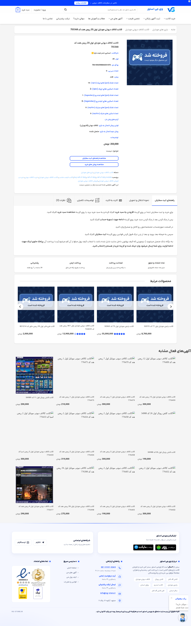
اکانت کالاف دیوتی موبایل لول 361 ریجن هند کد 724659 (76, 327)
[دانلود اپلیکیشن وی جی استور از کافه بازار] (165, 547)
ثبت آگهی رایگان (152, 18)
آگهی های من (116, 18)
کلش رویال (159, 579)
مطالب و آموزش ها (96, 18)
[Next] (20, 306)
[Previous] (171, 306)
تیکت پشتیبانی (63, 18)
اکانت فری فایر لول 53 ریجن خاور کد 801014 (37, 326)
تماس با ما (48, 18)
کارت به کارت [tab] (112, 200)
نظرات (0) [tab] (60, 200)
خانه (173, 29)
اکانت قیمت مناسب (66, 177)
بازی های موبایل (160, 29)
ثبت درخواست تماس (107, 576)
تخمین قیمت (134, 18)
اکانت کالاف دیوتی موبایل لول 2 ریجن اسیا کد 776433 (35, 453)
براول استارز (144, 585)
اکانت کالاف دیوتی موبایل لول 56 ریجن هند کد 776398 (76, 508)
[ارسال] (65, 9)
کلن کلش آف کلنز (158, 591)
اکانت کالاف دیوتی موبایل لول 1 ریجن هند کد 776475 (76, 399)
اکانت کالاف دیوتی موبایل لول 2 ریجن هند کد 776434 (76, 453)
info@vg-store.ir (108, 593)
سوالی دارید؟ (78, 18)
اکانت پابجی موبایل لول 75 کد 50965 (119, 326)
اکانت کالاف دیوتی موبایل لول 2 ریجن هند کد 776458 (117, 453)
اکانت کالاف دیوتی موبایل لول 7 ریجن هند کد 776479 (117, 399)
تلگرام (38, 542)
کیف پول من (71, 577)
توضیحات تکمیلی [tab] (85, 200)
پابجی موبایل (172, 585)
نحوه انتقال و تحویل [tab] (139, 200)
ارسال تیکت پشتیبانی (107, 584)
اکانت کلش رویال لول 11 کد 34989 (39, 397)
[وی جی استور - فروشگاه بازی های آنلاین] (171, 9)
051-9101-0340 (108, 567)
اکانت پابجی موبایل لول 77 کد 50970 (158, 326)
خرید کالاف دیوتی (31, 177)
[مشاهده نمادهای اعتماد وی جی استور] (31, 584)
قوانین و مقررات (70, 582)
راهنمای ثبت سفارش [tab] (165, 200)
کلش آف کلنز (172, 579)
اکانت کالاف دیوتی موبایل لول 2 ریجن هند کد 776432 (157, 508)
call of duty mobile (104, 177)
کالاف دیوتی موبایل (143, 579)
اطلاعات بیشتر (81, 3)
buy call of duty (80, 177)
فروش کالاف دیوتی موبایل (88, 181)
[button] (23, 10)
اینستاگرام (21, 542)
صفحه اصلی (71, 568)
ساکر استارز (173, 591)
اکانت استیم (158, 585)
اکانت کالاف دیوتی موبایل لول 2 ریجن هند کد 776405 (117, 508)
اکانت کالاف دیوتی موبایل (137, 29)
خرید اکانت (170, 18)
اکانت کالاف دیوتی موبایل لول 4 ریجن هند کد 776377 (35, 508)
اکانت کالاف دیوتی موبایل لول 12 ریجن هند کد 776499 (157, 399)
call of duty (91, 177)
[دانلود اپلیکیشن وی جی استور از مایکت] (143, 547)
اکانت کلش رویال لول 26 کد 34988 (161, 452)
